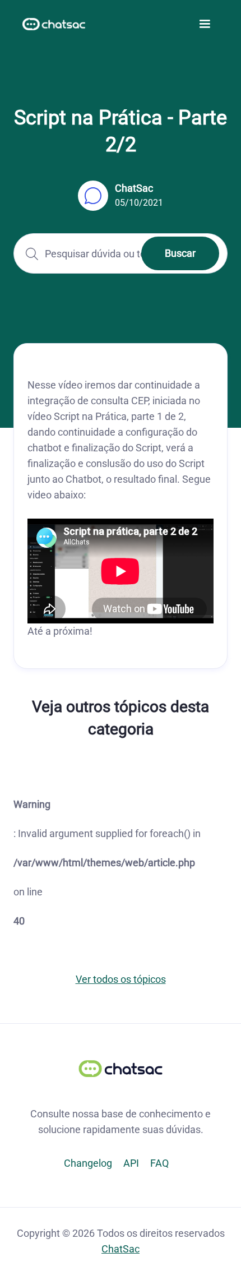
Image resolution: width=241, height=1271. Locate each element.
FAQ (159, 1163)
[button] (205, 24)
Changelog (88, 1163)
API (131, 1163)
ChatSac (120, 1249)
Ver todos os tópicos (121, 979)
